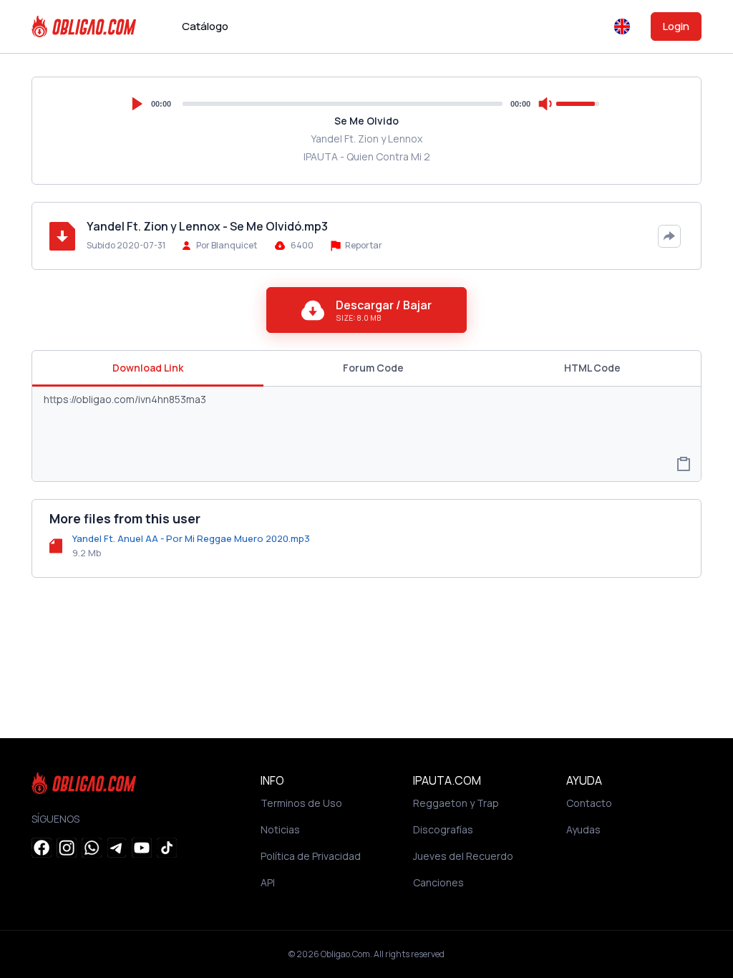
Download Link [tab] (147, 367)
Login (676, 26)
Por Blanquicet (226, 245)
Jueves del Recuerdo (463, 856)
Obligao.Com (345, 954)
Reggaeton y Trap (456, 803)
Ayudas (583, 829)
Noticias (280, 829)
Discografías (443, 829)
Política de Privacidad (311, 856)
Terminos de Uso (301, 803)
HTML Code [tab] (592, 367)
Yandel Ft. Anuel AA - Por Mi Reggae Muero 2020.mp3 (191, 538)
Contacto (589, 803)
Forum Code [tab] (373, 367)
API (268, 882)
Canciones (438, 882)
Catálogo (205, 26)
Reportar (363, 245)
